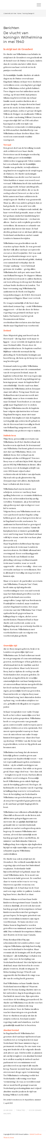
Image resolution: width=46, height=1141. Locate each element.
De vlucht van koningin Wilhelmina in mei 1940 (22, 37)
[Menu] (39, 5)
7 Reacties (20, 1110)
